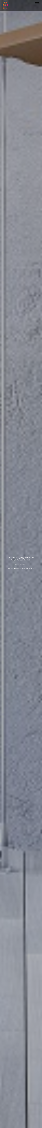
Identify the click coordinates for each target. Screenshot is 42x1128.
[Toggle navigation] (37, 3)
